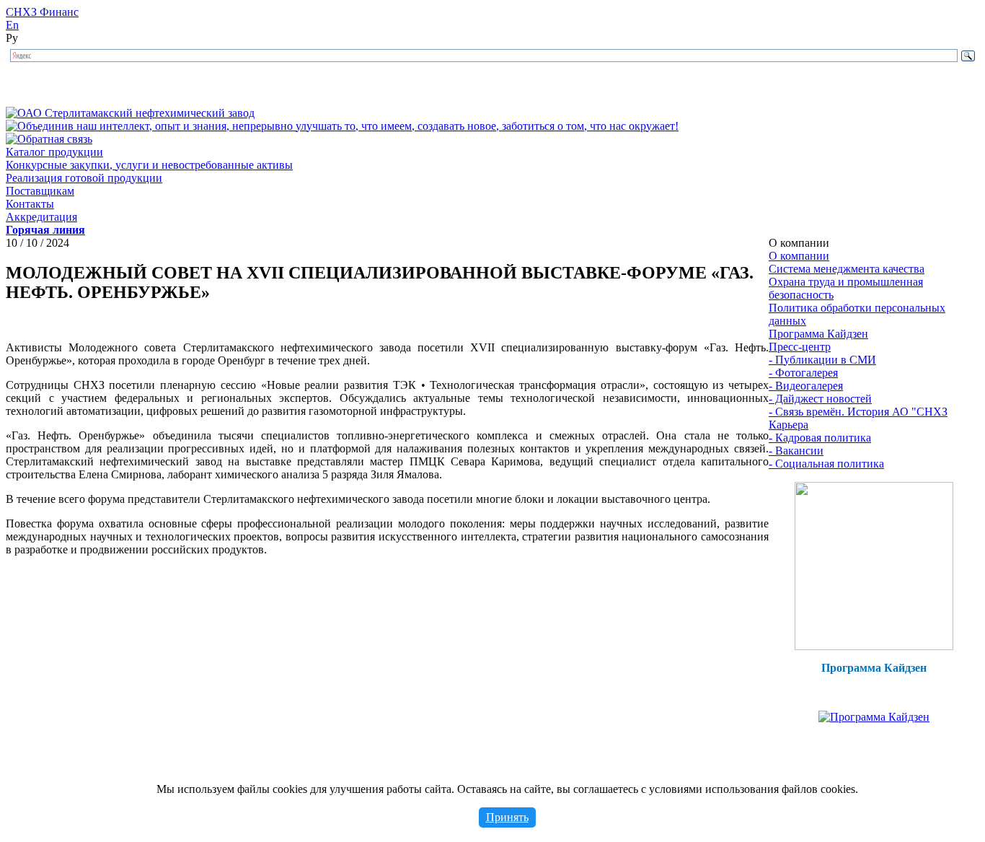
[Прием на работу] (874, 646)
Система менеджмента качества (846, 269)
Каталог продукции (54, 152)
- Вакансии (796, 450)
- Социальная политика (826, 463)
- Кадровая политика (820, 437)
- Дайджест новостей (820, 399)
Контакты (30, 204)
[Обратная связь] (49, 139)
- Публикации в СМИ (822, 360)
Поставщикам (40, 191)
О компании (799, 256)
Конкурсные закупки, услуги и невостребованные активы (149, 165)
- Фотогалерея (803, 373)
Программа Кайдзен (818, 334)
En (12, 25)
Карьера (788, 424)
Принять (507, 817)
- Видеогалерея (806, 386)
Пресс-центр (800, 347)
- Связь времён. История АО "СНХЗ (858, 411)
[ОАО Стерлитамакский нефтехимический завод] (130, 113)
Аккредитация (41, 217)
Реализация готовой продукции (84, 178)
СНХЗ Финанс (42, 12)
